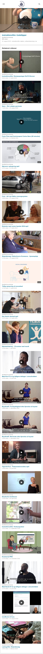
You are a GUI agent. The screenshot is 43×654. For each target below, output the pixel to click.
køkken (22, 41)
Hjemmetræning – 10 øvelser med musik (15, 346)
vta (36, 41)
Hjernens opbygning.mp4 (10, 166)
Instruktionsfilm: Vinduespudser (13, 526)
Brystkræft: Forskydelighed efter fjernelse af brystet (19, 406)
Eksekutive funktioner (9, 496)
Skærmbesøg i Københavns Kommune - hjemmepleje (20, 256)
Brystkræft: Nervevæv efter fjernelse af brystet (17, 436)
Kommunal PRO (7, 557)
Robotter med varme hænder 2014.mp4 (15, 226)
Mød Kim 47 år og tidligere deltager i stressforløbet (19, 376)
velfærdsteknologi (30, 41)
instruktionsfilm (16, 41)
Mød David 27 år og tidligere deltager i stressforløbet (20, 587)
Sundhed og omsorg (7, 37)
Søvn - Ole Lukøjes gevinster (12, 106)
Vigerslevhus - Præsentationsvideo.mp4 (15, 466)
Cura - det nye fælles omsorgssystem (14, 196)
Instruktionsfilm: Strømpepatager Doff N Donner (18, 76)
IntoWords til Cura (8, 617)
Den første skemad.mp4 (10, 316)
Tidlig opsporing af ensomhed (12, 286)
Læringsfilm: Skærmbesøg (11, 647)
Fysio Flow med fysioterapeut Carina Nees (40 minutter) (21, 136)
